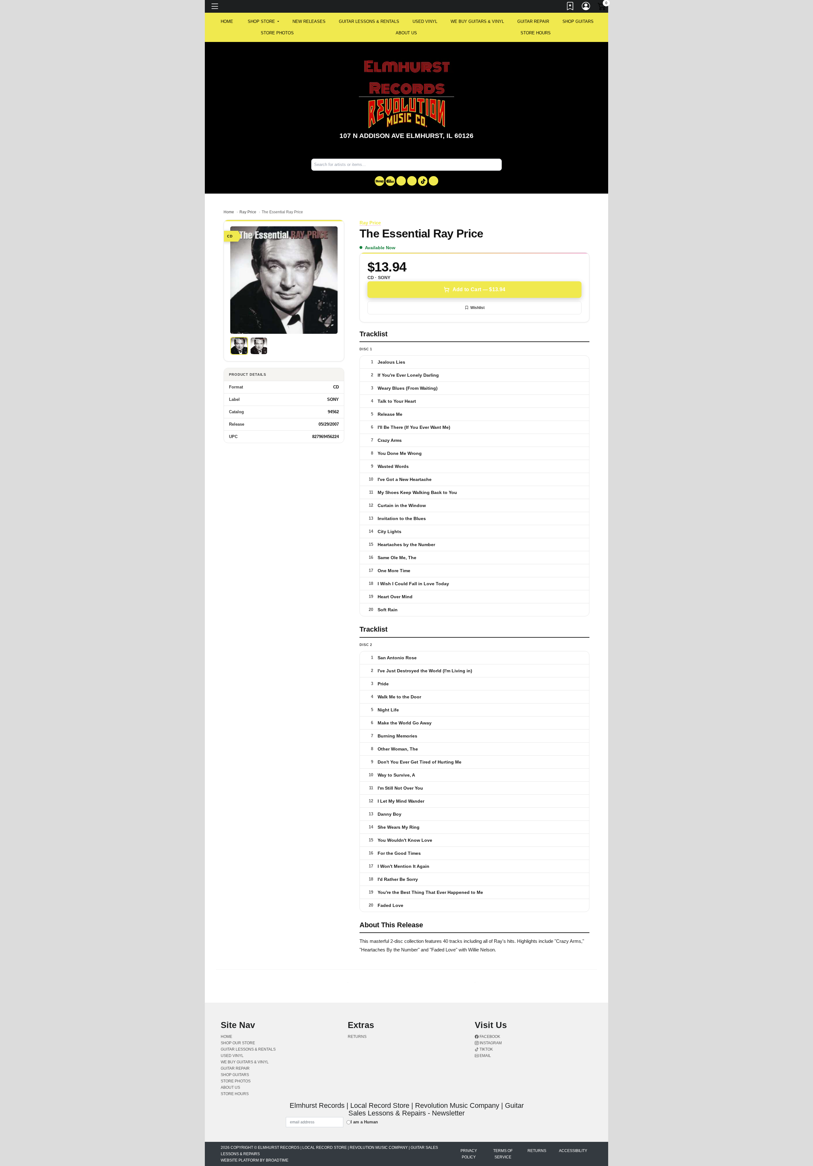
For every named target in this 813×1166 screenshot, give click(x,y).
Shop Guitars (578, 21)
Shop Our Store (238, 1043)
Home (229, 212)
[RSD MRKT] (390, 181)
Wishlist (477, 307)
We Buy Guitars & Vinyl (477, 21)
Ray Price (247, 212)
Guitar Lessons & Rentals (369, 21)
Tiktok (486, 1049)
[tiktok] (422, 181)
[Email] (433, 180)
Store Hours (536, 33)
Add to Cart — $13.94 (479, 289)
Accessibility (573, 1151)
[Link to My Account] (586, 7)
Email (485, 1055)
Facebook (489, 1036)
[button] (263, 21)
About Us (406, 33)
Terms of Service (503, 1154)
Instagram (490, 1043)
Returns (357, 1036)
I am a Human (364, 1122)
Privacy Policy (468, 1154)
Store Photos (277, 33)
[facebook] (401, 180)
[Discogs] (379, 181)
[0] (602, 7)
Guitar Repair (533, 21)
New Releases (309, 21)
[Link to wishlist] (570, 7)
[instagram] (411, 180)
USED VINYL (425, 21)
